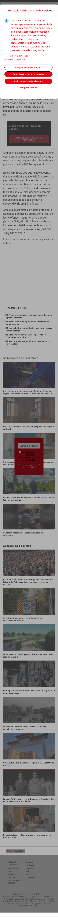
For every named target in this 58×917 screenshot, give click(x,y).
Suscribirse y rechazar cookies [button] (28, 74)
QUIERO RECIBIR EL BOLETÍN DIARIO (29, 466)
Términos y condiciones (26, 456)
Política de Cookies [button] (20, 56)
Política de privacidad (31, 458)
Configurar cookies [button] (28, 87)
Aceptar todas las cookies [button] (28, 67)
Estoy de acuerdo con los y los (29, 456)
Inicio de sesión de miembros (28, 81)
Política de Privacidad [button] (16, 60)
